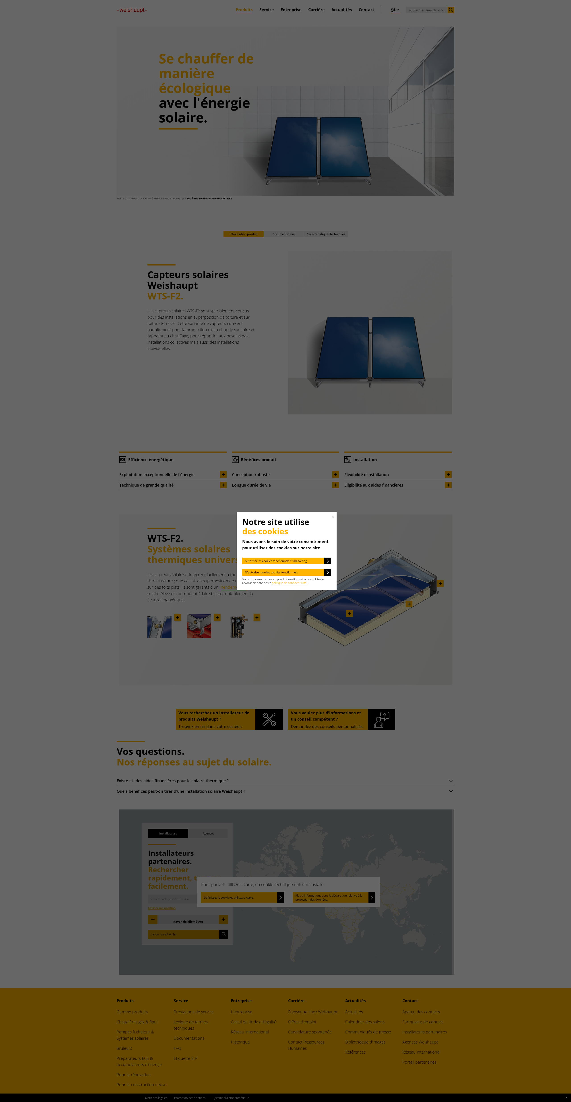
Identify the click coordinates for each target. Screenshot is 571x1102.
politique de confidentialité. (289, 583)
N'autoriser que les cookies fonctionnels (271, 572)
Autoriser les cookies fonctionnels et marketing (276, 561)
